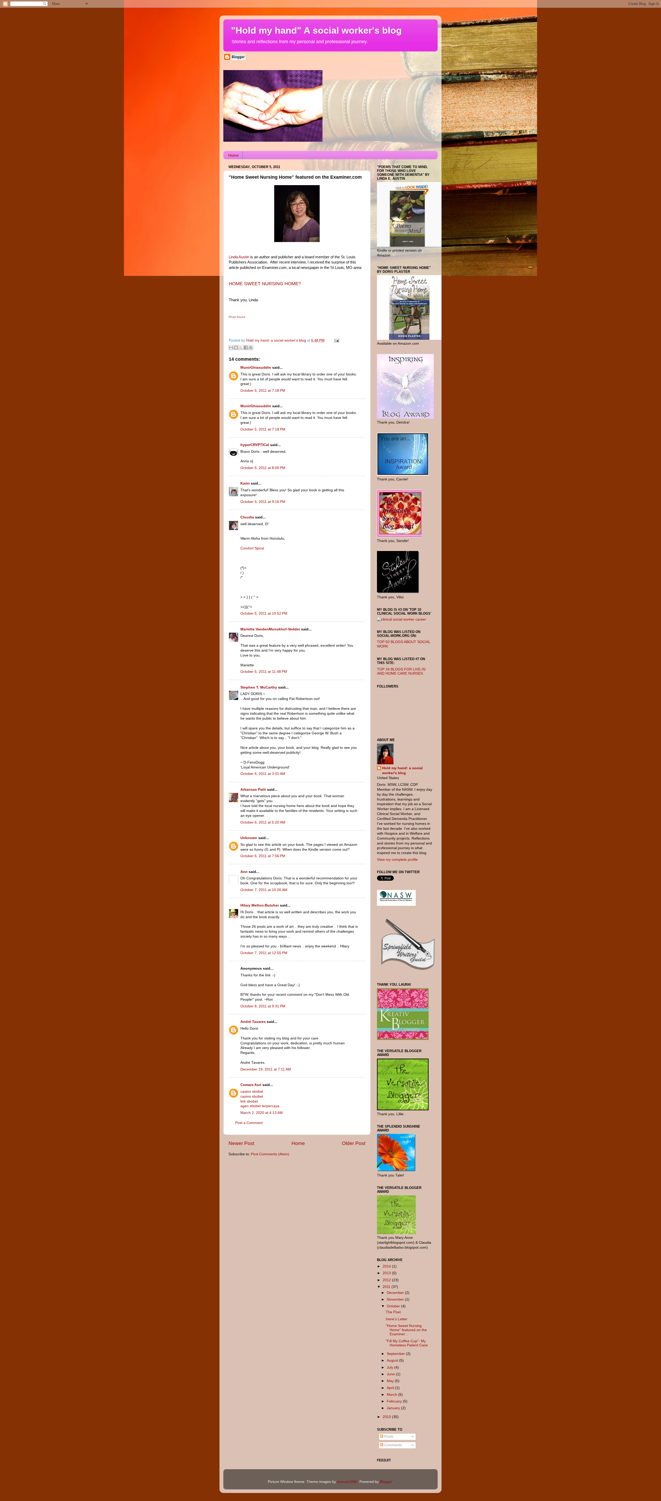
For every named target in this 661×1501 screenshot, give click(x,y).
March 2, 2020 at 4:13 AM (261, 1113)
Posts (388, 1436)
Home (233, 155)
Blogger (386, 1482)
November (396, 1299)
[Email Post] (336, 340)
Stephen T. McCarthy (258, 687)
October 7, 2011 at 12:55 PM (263, 953)
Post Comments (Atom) (270, 1154)
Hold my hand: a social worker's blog (402, 770)
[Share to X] (240, 347)
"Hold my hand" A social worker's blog (316, 30)
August (393, 1360)
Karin (245, 483)
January (394, 1408)
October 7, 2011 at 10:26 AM (263, 890)
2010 (387, 1417)
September (396, 1354)
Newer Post (241, 1143)
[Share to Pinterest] (250, 347)
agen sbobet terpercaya (259, 1106)
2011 (387, 1287)
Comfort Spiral (252, 548)
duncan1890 (347, 1482)
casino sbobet (251, 1091)
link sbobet (249, 1101)
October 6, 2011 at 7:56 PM (262, 856)
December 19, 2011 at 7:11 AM (265, 1069)
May (391, 1381)
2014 (387, 1266)
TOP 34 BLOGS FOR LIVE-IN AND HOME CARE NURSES (401, 671)
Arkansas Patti (253, 789)
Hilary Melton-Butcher (259, 905)
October (394, 1306)
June (391, 1374)
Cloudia (247, 517)
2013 (387, 1273)
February (395, 1401)
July (390, 1367)
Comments (392, 1445)
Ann (244, 872)
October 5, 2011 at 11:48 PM (263, 672)
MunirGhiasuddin (255, 367)
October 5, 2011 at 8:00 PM (262, 468)
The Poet (393, 1312)
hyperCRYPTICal (254, 445)
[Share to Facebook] (245, 347)
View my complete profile (397, 860)
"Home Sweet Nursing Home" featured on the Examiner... (406, 1330)
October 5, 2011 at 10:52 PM (263, 613)
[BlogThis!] (236, 347)
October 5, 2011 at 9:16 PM (262, 502)
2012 (387, 1280)
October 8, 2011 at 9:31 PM (262, 1006)
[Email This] (231, 347)
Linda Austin (239, 257)
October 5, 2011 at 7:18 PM (262, 391)
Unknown (248, 838)
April (391, 1388)
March (392, 1395)
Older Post (353, 1143)
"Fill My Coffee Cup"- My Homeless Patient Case (407, 1343)
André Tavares (253, 1022)
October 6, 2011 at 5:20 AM (262, 822)
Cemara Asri (250, 1085)
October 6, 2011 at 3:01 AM (262, 774)
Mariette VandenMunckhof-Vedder (270, 629)
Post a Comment (249, 1123)
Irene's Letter (396, 1319)
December (396, 1293)
